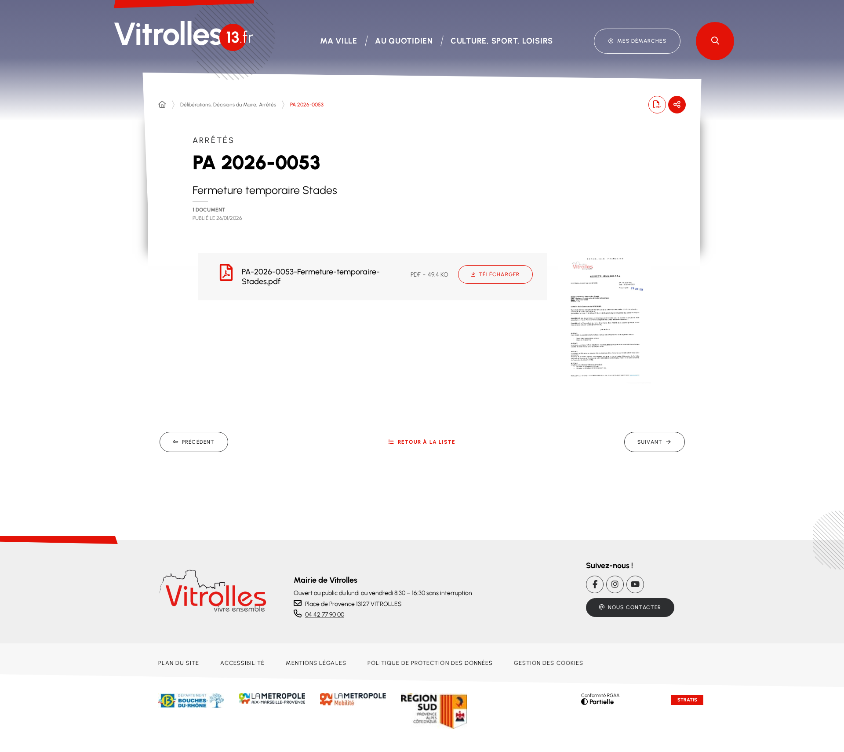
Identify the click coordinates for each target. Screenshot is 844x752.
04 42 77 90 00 (324, 614)
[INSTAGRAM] (615, 584)
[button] (604, 317)
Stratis (687, 700)
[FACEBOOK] (595, 584)
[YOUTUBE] (635, 584)
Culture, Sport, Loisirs (502, 41)
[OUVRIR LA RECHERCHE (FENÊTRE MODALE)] (715, 41)
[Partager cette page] (677, 104)
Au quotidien (404, 41)
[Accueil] (162, 104)
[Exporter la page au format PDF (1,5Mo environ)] (657, 104)
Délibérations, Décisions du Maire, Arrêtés (228, 105)
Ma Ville (338, 41)
